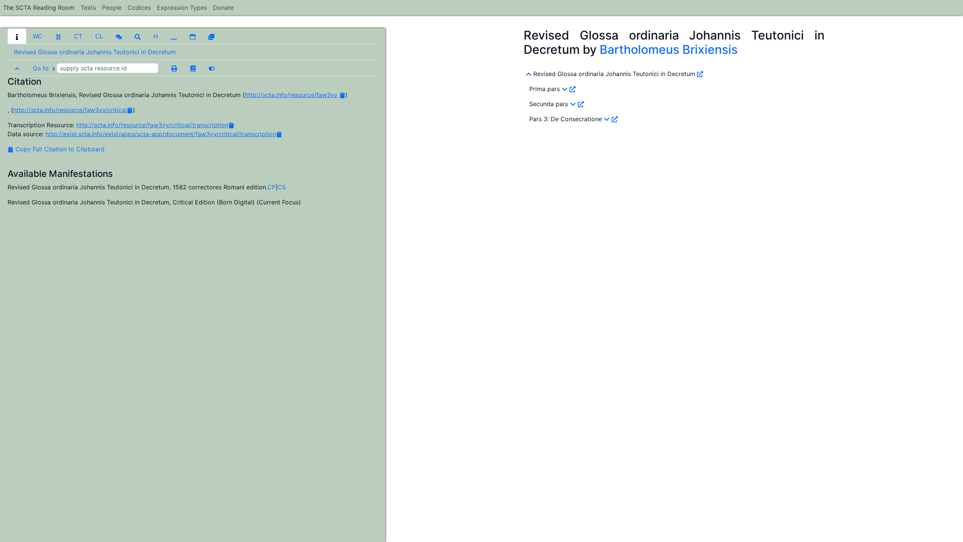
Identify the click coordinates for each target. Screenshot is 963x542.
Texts (88, 7)
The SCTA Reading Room (38, 7)
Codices (139, 7)
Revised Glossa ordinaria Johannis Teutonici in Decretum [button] (95, 52)
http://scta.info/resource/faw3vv (291, 95)
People (112, 7)
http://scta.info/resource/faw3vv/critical (70, 110)
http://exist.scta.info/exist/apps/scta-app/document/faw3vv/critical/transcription (161, 134)
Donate (223, 7)
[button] (17, 36)
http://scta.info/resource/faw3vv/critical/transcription (152, 125)
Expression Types (182, 7)
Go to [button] (42, 68)
